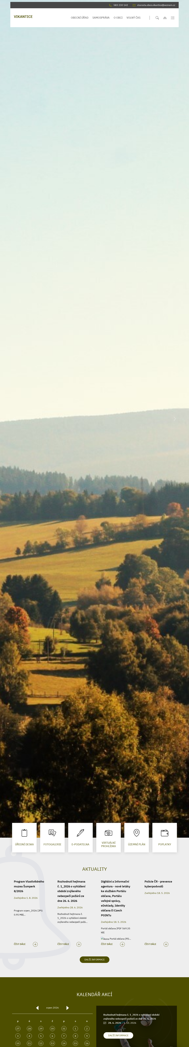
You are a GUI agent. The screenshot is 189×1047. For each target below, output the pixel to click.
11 (29, 1043)
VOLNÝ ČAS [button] (133, 17)
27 (17, 1028)
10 (17, 1043)
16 (86, 1043)
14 (63, 1043)
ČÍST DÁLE (20, 944)
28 (29, 1028)
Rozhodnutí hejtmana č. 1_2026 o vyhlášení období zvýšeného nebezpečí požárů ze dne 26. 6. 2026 (71, 891)
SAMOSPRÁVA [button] (101, 17)
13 (52, 1043)
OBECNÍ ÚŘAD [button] (79, 17)
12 (40, 1043)
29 (40, 1028)
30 (52, 1028)
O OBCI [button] (118, 17)
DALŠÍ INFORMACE (94, 959)
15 (75, 1043)
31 (63, 1028)
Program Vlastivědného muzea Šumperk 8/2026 (29, 886)
